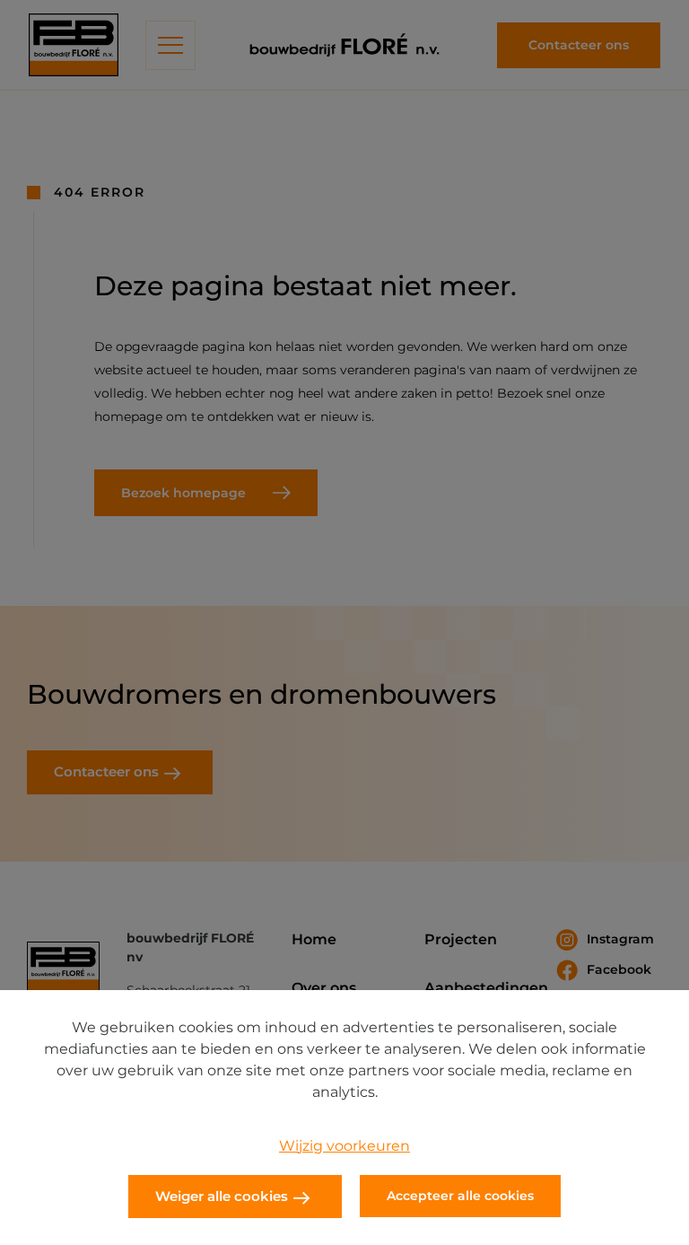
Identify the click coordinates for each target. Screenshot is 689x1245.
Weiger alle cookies (221, 1196)
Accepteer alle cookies (460, 1196)
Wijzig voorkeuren (344, 1145)
